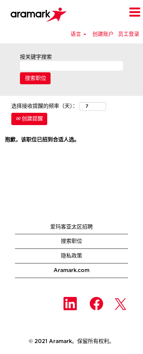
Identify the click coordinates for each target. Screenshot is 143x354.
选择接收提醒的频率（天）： (44, 106)
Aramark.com (71, 270)
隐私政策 (71, 255)
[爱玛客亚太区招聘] (35, 12)
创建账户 (103, 34)
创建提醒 (31, 118)
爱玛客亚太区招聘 (71, 227)
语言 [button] (77, 34)
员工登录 (128, 34)
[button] (123, 13)
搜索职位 (71, 241)
